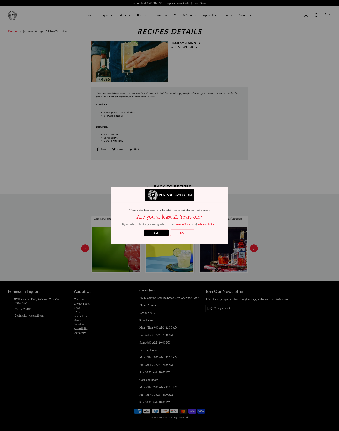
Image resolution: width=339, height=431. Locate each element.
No (182, 232)
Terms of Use (182, 224)
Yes (156, 232)
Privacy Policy (206, 224)
